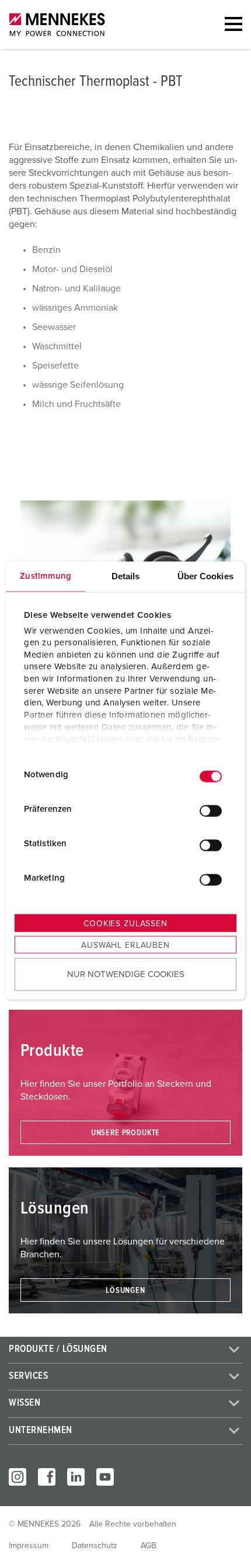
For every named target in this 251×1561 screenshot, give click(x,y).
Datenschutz (94, 1546)
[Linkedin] (76, 1477)
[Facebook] (46, 1477)
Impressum (28, 1546)
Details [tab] (125, 576)
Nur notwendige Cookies (125, 973)
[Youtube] (105, 1477)
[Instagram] (17, 1477)
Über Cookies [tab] (205, 576)
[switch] (211, 810)
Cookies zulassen (125, 924)
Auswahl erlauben (125, 945)
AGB (148, 1546)
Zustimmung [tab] (45, 576)
